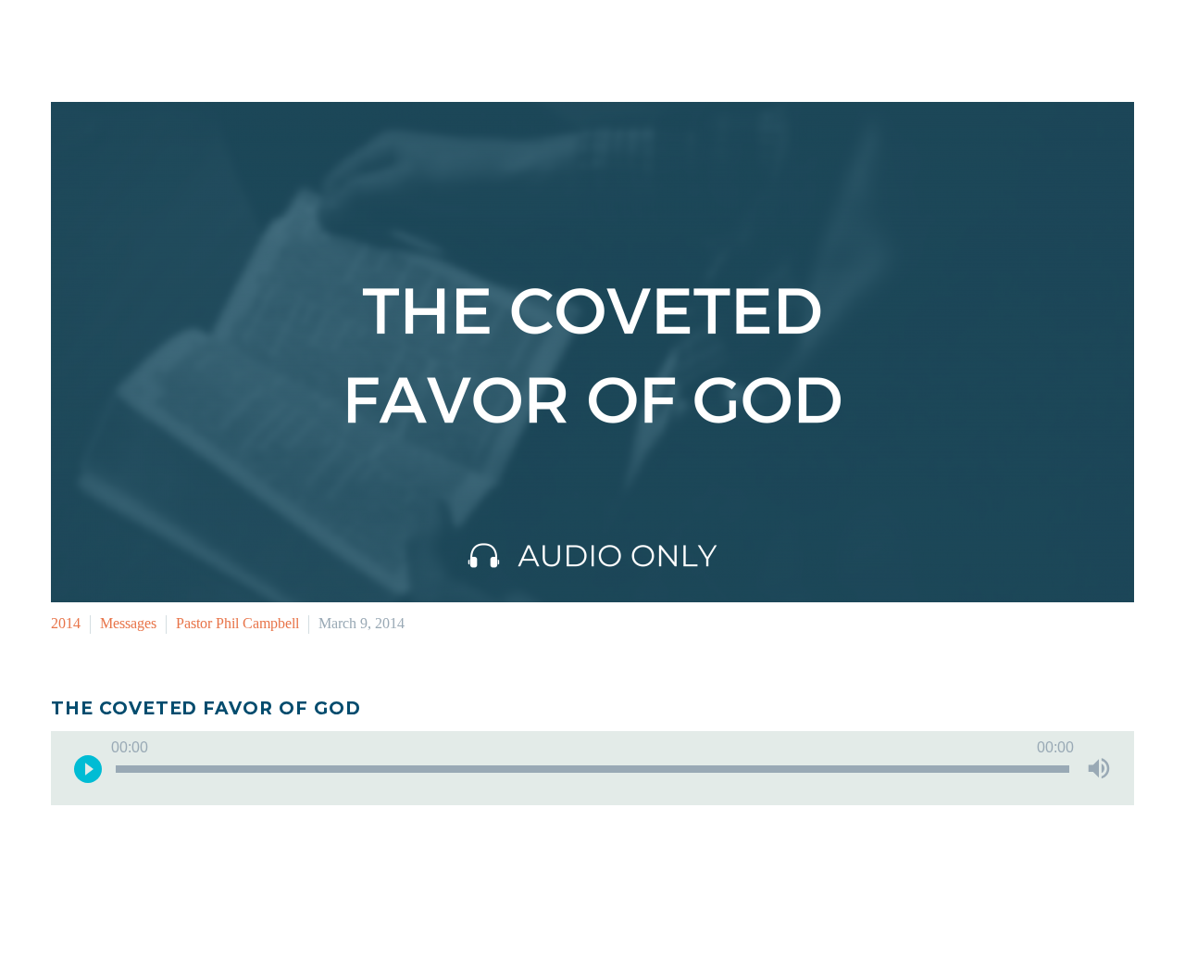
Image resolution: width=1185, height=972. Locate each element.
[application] (592, 768)
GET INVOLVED (765, 40)
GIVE (1120, 40)
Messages (128, 623)
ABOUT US (1033, 40)
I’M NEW (652, 40)
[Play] (88, 768)
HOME (569, 40)
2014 (66, 623)
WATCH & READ (906, 40)
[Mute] (1099, 768)
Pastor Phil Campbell (237, 623)
